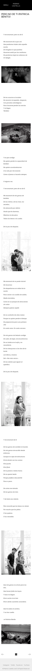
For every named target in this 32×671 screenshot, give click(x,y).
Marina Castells (16, 5)
